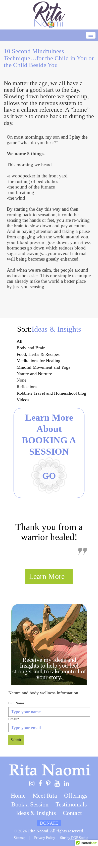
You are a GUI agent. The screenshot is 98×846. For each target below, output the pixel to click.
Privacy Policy (44, 838)
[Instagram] (31, 783)
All (19, 341)
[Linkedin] (66, 783)
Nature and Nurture (34, 373)
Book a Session (29, 804)
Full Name (16, 703)
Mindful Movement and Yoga (43, 367)
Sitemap (19, 838)
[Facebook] (40, 783)
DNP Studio (79, 838)
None (21, 380)
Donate (49, 823)
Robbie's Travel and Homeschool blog (51, 393)
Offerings (75, 795)
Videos (23, 399)
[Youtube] (57, 783)
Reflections (27, 386)
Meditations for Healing (38, 360)
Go (49, 476)
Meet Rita (45, 795)
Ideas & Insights (36, 813)
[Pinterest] (48, 783)
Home (18, 795)
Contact (72, 813)
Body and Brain (31, 347)
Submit (16, 740)
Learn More (47, 576)
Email (13, 719)
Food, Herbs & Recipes (38, 354)
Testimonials (71, 804)
